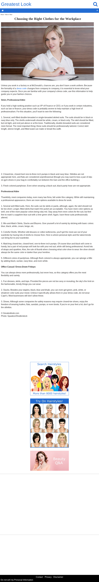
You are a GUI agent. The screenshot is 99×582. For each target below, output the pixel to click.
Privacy (48, 577)
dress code (21, 88)
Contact (39, 577)
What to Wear (8, 14)
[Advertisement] (47, 151)
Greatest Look (16, 4)
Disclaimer (58, 577)
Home (2, 14)
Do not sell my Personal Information (17, 580)
